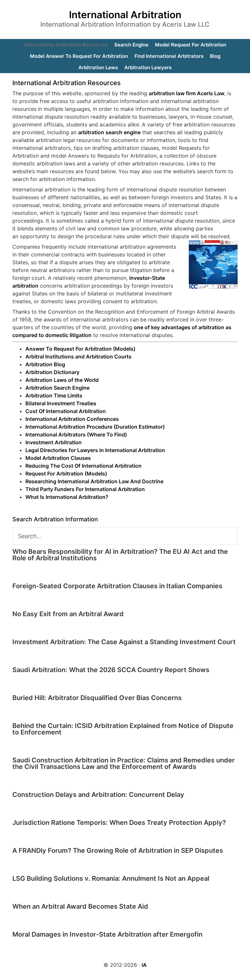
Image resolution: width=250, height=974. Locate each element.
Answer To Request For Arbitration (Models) (80, 348)
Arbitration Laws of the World (62, 380)
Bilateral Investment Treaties (60, 403)
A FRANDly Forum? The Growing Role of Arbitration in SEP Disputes (117, 850)
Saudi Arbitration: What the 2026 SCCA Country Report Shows (110, 670)
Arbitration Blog (45, 364)
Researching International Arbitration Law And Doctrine (94, 481)
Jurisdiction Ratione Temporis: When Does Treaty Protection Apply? (119, 822)
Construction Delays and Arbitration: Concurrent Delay (98, 795)
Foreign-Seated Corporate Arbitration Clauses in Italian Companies (117, 586)
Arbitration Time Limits (53, 395)
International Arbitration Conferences (72, 419)
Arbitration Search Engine (57, 387)
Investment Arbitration (53, 442)
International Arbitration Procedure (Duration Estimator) (95, 426)
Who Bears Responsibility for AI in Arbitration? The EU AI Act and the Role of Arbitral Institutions (120, 555)
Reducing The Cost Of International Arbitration (83, 465)
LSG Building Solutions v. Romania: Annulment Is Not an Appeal (110, 878)
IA (144, 965)
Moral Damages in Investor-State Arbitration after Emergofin (107, 934)
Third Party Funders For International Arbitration (85, 489)
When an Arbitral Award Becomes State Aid (80, 906)
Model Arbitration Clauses (58, 458)
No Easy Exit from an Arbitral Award (68, 614)
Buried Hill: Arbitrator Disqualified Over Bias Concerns (97, 698)
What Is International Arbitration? (66, 497)
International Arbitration (125, 14)
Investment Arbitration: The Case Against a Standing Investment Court (124, 642)
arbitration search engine (109, 132)
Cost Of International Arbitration (65, 411)
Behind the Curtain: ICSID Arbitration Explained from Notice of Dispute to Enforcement (122, 729)
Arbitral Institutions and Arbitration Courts (78, 356)
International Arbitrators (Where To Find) (76, 434)
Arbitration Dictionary (52, 372)
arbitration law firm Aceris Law (186, 93)
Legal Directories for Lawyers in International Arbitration (95, 450)
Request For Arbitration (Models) (66, 473)
